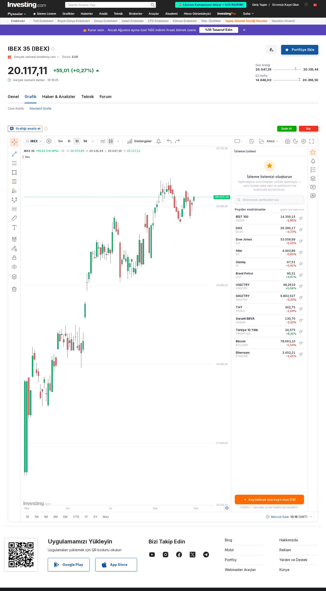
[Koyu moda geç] (295, 141)
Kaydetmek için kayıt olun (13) (272, 499)
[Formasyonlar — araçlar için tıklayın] (14, 200)
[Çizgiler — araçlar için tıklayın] (14, 154)
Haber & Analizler (59, 96)
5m (60, 141)
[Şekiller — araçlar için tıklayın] (14, 172)
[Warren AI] (313, 196)
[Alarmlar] (313, 161)
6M (65, 517)
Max (106, 517)
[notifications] (306, 4)
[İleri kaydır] (132, 499)
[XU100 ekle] (300, 218)
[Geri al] (169, 141)
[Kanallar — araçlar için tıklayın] (14, 163)
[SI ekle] (300, 263)
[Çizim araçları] (22, 328)
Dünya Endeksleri (106, 21)
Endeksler (18, 21)
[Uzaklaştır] (113, 499)
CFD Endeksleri (158, 21)
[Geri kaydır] (126, 499)
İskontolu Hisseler (283, 21)
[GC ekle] (300, 252)
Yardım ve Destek (293, 560)
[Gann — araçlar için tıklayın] (14, 190)
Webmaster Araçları (240, 570)
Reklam (285, 550)
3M (55, 517)
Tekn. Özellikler (211, 21)
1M (85, 141)
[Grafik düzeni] (238, 141)
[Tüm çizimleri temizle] (14, 289)
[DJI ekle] (300, 241)
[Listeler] (313, 170)
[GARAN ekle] (300, 320)
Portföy (231, 560)
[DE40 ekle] (300, 229)
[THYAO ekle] (300, 309)
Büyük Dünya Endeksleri (74, 21)
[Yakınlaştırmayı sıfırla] (139, 499)
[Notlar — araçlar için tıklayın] (14, 227)
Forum (105, 96)
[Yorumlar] (313, 187)
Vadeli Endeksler (133, 21)
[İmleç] (14, 142)
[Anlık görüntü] (287, 141)
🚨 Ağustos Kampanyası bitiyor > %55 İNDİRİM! (210, 5)
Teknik (87, 96)
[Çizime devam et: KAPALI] (14, 248)
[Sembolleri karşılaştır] (49, 141)
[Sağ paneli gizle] (229, 329)
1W (37, 517)
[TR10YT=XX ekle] (300, 331)
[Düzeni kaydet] (251, 141)
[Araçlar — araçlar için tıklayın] (14, 218)
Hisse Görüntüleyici (197, 13)
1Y (86, 517)
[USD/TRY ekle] (300, 286)
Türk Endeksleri (43, 21)
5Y (95, 517)
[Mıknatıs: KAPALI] (14, 239)
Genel (13, 96)
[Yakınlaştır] (119, 499)
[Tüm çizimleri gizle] (14, 266)
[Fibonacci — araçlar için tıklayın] (14, 181)
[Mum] (110, 141)
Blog (228, 540)
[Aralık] (93, 141)
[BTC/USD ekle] (300, 343)
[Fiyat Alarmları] (158, 141)
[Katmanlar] (14, 277)
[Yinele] (177, 141)
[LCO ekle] (300, 275)
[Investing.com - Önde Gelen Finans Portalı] (27, 4)
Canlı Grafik (16, 108)
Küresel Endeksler (185, 21)
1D (77, 141)
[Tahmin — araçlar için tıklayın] (14, 209)
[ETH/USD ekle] (300, 354)
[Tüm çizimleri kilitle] (14, 257)
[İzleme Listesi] (313, 152)
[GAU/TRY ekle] (300, 297)
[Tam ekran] (311, 141)
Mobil (229, 550)
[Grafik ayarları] (303, 141)
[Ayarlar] (227, 508)
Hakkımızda (288, 540)
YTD (76, 517)
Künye (284, 570)
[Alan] (102, 141)
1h (69, 141)
